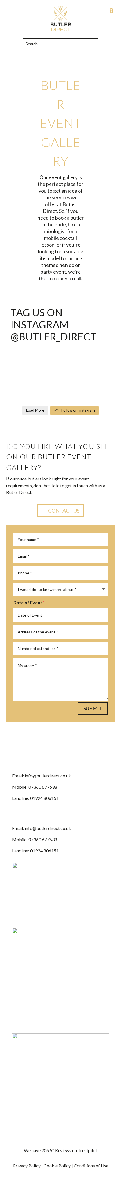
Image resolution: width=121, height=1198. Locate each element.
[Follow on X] (71, 757)
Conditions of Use (91, 1165)
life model (49, 258)
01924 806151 (44, 798)
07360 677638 (42, 786)
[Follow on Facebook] (49, 757)
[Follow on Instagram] (60, 757)
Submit (92, 708)
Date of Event (27, 602)
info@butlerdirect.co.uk (48, 775)
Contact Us (63, 510)
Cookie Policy (57, 1165)
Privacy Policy (27, 1165)
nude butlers (29, 478)
